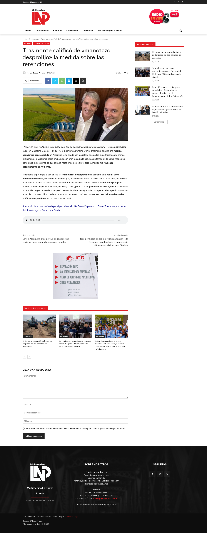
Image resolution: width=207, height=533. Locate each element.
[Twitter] (182, 2)
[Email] (76, 81)
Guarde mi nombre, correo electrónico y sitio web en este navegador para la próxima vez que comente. (76, 428)
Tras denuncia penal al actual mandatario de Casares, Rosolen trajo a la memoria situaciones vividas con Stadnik (104, 242)
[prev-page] (24, 357)
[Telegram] (69, 81)
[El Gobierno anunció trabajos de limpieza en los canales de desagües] (39, 326)
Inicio (25, 39)
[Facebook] (174, 2)
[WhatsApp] (62, 81)
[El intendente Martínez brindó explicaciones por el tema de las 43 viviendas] (142, 110)
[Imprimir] (83, 81)
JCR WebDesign (71, 516)
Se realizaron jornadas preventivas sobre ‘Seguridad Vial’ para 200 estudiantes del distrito (75, 343)
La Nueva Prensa (37, 73)
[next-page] (29, 357)
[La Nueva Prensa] (25, 72)
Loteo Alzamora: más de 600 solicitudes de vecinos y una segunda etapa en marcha (46, 240)
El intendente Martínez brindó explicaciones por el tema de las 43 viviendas (167, 109)
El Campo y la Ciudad (41, 43)
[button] (180, 30)
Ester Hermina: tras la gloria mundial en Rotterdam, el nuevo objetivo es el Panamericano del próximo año (110, 345)
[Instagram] (178, 2)
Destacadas (34, 39)
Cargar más (159, 122)
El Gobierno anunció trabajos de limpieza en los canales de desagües (37, 343)
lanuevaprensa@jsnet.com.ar (105, 498)
